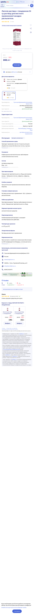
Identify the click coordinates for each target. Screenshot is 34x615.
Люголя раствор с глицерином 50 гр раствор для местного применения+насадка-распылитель (19, 312)
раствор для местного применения (26, 133)
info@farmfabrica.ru (10, 266)
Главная (3, 328)
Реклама (29, 273)
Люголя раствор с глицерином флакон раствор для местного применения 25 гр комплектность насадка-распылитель (7, 312)
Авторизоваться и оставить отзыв (13, 289)
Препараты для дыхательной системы (10, 329)
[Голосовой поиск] (28, 5)
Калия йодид (22, 128)
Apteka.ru (21, 333)
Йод (31, 130)
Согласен (17, 611)
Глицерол (29, 128)
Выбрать (7, 323)
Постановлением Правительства (11, 349)
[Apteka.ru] (4, 2)
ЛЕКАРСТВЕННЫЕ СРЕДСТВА (11, 328)
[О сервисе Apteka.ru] (32, 1)
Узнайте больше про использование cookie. (14, 607)
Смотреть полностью (17, 138)
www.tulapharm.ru (9, 259)
